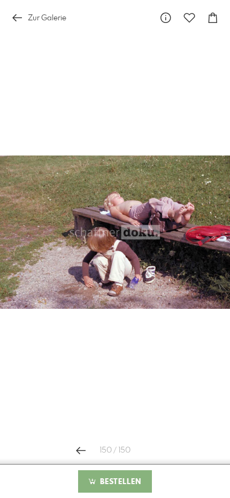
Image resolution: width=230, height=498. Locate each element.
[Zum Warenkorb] (212, 18)
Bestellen (119, 482)
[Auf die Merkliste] (189, 18)
